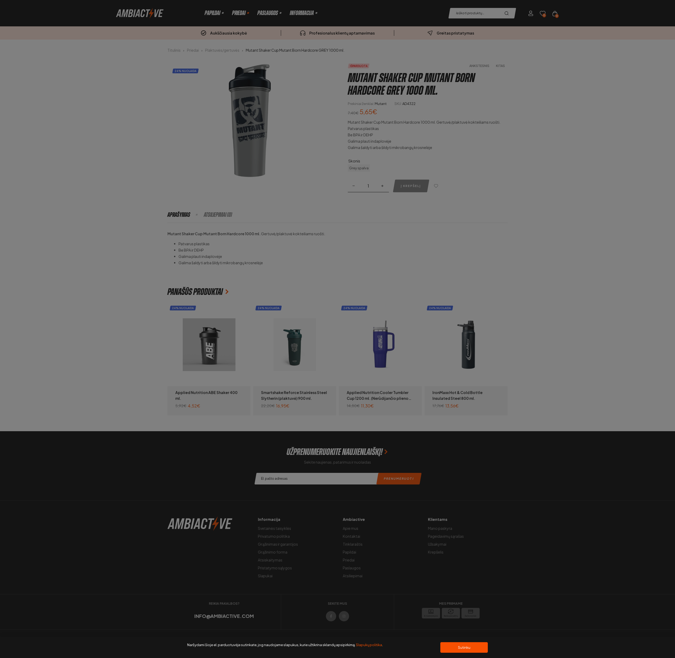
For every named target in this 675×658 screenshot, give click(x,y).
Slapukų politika (369, 645)
